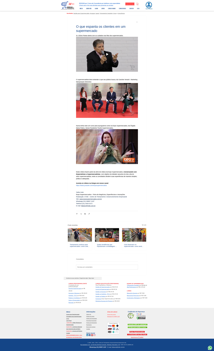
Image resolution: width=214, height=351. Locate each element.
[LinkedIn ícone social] (87, 335)
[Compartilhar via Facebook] (77, 214)
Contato (68, 333)
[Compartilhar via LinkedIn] (85, 214)
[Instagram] (94, 335)
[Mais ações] (137, 22)
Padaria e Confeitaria (74, 298)
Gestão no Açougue (101, 291)
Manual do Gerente (132, 293)
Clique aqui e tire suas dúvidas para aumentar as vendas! (96, 5)
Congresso (98, 298)
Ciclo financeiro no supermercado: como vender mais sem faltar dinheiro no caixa (133, 245)
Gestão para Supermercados (81, 13)
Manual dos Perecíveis (133, 295)
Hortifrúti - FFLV (73, 295)
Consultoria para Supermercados (73, 316)
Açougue (92, 13)
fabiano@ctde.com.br (118, 347)
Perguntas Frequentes (91, 320)
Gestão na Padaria (100, 296)
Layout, (97, 13)
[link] (137, 4)
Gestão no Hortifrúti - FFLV (103, 294)
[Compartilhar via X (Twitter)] (81, 214)
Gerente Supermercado (75, 288)
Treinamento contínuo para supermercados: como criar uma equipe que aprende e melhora (79, 245)
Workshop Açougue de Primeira (104, 301)
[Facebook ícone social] (90, 335)
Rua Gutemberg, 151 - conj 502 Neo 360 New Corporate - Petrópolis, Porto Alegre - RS (100, 344)
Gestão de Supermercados (103, 287)
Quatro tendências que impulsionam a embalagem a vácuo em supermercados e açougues (106, 245)
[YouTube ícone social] (92, 335)
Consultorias (121, 13)
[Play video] (107, 54)
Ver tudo (144, 225)
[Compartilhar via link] (89, 214)
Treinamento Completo (106, 13)
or (79, 300)
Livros (114, 13)
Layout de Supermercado (102, 289)
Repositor (71, 302)
